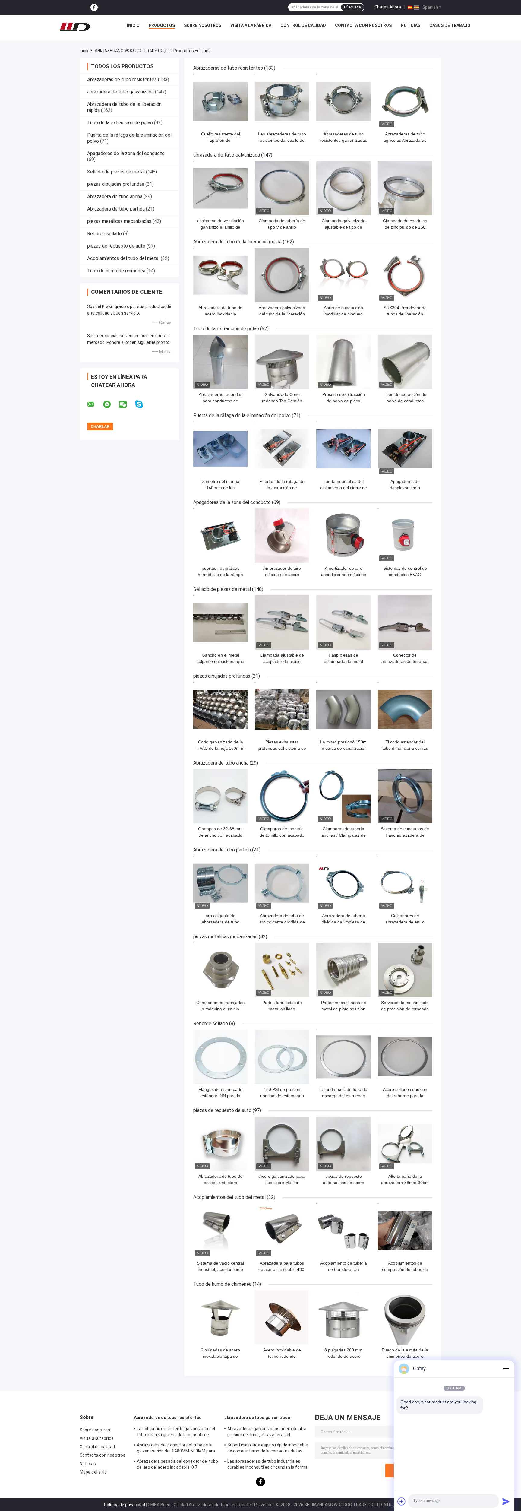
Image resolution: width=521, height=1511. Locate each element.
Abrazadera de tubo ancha (114, 196)
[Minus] (506, 1368)
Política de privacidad (124, 1504)
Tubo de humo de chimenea (116, 271)
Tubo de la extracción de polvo (120, 122)
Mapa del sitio (93, 1472)
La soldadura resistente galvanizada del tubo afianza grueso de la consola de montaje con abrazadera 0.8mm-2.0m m (176, 1432)
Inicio (133, 25)
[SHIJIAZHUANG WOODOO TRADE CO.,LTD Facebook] (94, 7)
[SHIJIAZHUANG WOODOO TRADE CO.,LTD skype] (142, 404)
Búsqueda (352, 7)
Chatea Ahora (387, 7)
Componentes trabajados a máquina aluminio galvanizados (220, 1009)
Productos (162, 25)
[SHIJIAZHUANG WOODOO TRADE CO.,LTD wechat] (126, 404)
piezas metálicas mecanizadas (119, 221)
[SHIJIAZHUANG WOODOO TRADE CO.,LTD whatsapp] (110, 404)
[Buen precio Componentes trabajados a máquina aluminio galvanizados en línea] (220, 970)
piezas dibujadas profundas (115, 184)
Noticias (410, 25)
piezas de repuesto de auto (116, 246)
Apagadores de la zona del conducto (126, 153)
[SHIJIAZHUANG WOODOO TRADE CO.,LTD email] (94, 404)
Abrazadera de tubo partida (116, 209)
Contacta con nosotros (363, 25)
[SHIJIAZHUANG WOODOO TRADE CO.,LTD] (75, 27)
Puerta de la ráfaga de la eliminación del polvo (242, 415)
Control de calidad (303, 25)
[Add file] (401, 1501)
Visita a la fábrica (250, 25)
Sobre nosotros (202, 25)
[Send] (506, 1501)
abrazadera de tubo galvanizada (120, 92)
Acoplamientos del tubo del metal (123, 258)
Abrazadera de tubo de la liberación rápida (237, 242)
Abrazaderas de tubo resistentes (122, 79)
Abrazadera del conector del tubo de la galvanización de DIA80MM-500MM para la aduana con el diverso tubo (176, 1449)
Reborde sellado (104, 233)
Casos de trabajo (449, 25)
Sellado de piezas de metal (116, 172)
